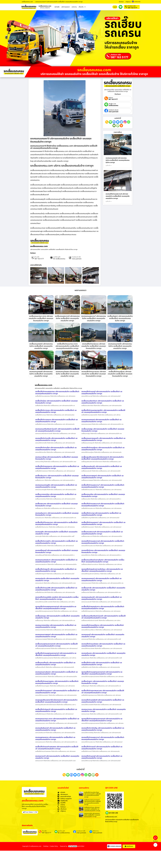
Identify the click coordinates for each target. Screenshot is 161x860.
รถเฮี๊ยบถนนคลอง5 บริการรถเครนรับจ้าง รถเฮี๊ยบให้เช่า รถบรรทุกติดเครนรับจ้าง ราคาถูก (41, 346)
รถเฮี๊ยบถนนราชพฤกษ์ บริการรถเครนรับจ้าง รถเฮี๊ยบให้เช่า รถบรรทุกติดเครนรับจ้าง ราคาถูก (102, 476)
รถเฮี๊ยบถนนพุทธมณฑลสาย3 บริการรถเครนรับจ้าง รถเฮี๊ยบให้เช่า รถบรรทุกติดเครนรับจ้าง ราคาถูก (92, 802)
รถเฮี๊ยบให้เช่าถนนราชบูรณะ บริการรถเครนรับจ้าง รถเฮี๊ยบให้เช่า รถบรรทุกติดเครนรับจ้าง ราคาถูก (57, 682)
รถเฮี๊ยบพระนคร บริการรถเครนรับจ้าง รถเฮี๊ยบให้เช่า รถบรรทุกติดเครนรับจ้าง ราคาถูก (56, 504)
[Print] (121, 125)
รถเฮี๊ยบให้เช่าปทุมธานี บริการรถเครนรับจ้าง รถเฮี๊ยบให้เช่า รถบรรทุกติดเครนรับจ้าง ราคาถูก (56, 710)
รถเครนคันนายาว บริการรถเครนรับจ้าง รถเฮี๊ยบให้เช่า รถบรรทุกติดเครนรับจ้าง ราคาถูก (57, 514)
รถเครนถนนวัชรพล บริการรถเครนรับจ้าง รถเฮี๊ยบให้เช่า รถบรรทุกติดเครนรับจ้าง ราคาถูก (67, 373)
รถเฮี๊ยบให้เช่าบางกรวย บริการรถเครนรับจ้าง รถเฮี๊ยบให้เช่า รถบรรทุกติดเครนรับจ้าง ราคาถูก (56, 420)
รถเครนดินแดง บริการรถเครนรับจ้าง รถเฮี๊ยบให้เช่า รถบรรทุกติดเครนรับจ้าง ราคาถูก (103, 654)
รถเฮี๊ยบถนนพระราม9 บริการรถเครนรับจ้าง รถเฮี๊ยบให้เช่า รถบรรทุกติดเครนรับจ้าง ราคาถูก (67, 318)
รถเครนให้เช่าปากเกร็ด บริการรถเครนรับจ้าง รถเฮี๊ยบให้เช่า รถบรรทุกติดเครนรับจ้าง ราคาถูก (56, 439)
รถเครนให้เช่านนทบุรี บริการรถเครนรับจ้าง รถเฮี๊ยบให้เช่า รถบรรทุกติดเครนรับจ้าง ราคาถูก (101, 392)
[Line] (110, 122)
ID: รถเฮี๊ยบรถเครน (59, 259)
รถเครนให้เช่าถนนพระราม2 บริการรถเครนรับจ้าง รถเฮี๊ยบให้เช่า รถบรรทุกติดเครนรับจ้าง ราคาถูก (102, 738)
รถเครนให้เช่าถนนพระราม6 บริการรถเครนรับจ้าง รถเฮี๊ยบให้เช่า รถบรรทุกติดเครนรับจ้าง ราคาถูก (102, 542)
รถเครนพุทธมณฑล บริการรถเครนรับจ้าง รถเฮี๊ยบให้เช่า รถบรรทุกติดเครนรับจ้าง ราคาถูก (55, 738)
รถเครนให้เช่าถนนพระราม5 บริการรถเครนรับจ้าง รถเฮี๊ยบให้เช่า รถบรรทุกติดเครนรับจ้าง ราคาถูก (118, 196)
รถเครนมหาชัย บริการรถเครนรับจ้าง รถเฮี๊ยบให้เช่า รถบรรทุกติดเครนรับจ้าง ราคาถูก (92, 815)
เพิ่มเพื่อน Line (112, 104)
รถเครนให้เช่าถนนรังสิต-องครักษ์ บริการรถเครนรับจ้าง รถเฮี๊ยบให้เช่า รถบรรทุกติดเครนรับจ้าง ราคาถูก (57, 598)
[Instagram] (125, 122)
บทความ (74, 7)
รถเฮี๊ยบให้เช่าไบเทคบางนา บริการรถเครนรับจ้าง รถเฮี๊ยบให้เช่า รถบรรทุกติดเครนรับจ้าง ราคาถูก (56, 523)
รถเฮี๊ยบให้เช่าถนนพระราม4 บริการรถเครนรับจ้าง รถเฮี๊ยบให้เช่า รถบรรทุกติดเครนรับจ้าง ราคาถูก (102, 504)
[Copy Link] (106, 122)
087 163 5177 (132, 7)
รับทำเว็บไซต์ (81, 846)
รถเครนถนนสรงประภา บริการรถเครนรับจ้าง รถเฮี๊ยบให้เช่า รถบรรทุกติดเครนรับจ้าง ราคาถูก (56, 561)
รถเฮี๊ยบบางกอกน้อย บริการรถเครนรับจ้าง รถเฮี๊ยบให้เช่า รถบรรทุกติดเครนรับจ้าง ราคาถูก (55, 495)
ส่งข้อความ (96, 831)
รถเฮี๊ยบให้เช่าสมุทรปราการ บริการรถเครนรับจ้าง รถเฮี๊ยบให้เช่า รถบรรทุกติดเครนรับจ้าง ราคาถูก (102, 607)
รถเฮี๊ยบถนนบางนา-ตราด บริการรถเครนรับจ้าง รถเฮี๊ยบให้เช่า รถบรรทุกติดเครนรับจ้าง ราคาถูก (41, 318)
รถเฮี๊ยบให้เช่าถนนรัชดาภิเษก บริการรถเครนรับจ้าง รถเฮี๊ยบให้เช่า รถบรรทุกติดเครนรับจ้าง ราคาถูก (92, 794)
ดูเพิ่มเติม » (109, 165)
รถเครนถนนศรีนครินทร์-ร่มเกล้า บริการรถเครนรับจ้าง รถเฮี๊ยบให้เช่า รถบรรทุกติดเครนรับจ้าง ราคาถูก (57, 430)
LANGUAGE (137, 2)
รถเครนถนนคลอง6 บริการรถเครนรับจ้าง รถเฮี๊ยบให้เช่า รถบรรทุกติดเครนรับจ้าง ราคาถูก (118, 160)
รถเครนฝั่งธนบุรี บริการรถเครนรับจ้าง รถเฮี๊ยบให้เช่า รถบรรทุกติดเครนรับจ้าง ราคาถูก (56, 551)
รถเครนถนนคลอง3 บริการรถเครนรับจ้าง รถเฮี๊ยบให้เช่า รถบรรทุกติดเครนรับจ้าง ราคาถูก (101, 579)
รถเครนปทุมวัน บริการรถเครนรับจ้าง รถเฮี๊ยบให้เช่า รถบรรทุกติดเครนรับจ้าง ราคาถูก (57, 579)
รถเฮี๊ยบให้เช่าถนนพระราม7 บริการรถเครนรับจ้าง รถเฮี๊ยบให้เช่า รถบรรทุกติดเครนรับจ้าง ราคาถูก (102, 486)
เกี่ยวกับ (81, 7)
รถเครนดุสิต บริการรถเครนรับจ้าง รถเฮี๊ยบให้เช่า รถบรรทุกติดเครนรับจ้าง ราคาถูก (56, 533)
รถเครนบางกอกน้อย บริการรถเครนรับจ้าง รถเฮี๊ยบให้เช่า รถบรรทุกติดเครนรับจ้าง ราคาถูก (55, 626)
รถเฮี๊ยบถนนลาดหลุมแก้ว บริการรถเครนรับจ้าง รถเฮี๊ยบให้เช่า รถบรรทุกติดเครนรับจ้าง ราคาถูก (103, 439)
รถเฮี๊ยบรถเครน (113, 105)
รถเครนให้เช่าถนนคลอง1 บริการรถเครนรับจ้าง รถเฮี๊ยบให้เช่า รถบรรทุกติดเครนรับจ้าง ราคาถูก (57, 691)
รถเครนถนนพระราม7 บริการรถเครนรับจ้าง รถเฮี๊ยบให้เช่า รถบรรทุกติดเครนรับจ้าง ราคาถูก (93, 318)
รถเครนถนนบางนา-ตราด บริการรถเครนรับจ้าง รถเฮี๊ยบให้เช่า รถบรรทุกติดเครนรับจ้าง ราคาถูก (57, 719)
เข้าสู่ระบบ (128, 2)
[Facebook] (114, 122)
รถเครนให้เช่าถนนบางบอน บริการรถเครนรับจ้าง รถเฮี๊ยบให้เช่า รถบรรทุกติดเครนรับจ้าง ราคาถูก (93, 373)
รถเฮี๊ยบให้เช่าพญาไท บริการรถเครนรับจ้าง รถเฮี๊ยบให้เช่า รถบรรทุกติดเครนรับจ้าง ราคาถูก (55, 570)
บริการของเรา (65, 7)
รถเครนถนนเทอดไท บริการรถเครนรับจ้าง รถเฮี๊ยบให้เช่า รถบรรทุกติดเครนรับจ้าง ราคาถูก (120, 346)
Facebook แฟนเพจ (113, 110)
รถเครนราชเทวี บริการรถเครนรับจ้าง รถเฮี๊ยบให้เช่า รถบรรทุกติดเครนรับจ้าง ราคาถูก (57, 757)
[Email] (114, 125)
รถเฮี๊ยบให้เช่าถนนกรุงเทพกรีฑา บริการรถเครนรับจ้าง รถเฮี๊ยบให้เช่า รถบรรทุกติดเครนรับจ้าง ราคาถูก (103, 411)
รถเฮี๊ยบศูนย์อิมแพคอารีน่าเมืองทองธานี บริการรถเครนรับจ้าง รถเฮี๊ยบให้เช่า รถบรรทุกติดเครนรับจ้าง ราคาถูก (102, 458)
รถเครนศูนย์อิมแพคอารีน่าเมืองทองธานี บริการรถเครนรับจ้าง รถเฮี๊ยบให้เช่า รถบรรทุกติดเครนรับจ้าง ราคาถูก (56, 701)
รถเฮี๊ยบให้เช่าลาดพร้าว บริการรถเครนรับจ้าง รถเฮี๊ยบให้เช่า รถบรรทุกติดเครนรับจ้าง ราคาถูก (56, 542)
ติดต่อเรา (121, 2)
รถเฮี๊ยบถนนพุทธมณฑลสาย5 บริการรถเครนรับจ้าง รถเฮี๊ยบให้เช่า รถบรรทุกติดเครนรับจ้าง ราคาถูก (56, 645)
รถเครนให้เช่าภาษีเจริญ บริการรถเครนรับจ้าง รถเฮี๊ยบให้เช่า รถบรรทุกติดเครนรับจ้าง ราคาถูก (102, 729)
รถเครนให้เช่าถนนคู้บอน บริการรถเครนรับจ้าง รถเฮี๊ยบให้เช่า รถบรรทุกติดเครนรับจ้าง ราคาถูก (102, 448)
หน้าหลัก (57, 7)
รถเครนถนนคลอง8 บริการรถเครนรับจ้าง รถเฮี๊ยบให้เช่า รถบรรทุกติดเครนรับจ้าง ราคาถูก (41, 373)
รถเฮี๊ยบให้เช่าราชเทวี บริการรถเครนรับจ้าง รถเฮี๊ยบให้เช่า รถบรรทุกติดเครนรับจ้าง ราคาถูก (101, 747)
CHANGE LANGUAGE (115, 846)
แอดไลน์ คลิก (56, 257)
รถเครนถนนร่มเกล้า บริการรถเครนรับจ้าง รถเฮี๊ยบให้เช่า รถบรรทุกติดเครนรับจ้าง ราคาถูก (101, 598)
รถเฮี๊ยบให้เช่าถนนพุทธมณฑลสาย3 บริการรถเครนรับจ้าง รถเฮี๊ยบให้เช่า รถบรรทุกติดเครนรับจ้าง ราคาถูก (55, 654)
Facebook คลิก (76, 257)
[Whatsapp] (128, 122)
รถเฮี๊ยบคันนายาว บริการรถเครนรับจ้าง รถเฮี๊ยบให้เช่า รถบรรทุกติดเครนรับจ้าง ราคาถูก (57, 476)
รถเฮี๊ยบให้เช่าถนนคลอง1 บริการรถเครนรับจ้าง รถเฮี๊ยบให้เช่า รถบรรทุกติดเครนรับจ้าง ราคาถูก (103, 523)
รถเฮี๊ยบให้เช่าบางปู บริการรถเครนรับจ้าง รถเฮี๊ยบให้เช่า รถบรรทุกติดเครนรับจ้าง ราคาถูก (101, 514)
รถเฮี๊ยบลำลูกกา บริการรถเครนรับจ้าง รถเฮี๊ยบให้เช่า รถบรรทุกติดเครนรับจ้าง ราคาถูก (120, 318)
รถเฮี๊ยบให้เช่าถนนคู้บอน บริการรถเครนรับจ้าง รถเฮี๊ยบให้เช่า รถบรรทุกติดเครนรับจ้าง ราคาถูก (120, 373)
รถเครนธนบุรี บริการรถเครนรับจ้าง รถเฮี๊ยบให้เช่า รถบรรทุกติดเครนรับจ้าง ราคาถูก (102, 635)
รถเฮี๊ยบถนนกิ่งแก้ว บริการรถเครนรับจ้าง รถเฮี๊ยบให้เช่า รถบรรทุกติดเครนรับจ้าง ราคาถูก (55, 663)
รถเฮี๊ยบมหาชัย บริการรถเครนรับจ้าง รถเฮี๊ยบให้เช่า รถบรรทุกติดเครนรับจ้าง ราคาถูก (103, 589)
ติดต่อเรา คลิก (132, 6)
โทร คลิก (37, 257)
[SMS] (117, 125)
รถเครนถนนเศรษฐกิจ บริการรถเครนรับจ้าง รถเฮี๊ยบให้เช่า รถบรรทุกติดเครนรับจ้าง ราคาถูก (56, 486)
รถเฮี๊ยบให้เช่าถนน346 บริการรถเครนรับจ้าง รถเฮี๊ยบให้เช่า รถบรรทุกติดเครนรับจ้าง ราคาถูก (56, 589)
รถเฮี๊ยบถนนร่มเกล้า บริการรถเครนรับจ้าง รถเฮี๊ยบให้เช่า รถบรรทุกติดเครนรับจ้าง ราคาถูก (101, 467)
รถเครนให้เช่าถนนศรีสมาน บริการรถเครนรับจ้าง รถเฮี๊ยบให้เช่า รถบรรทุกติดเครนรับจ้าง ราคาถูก (102, 626)
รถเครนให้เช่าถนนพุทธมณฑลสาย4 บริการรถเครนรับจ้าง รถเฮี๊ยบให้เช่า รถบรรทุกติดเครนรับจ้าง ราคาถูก (101, 719)
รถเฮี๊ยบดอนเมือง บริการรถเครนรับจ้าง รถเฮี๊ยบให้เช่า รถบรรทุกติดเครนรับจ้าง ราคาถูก (103, 495)
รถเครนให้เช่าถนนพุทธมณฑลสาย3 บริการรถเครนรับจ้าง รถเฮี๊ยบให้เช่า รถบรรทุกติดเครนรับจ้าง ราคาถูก (101, 673)
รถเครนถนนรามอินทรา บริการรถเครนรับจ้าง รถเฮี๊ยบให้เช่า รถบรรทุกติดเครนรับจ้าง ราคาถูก (56, 673)
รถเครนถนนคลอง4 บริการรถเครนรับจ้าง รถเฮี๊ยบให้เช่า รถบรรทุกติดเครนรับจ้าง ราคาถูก (101, 420)
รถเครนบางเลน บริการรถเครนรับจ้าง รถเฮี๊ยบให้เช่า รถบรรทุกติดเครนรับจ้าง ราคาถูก (103, 710)
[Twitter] (121, 122)
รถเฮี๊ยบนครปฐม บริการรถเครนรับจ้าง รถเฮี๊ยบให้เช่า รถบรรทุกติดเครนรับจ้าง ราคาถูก (102, 430)
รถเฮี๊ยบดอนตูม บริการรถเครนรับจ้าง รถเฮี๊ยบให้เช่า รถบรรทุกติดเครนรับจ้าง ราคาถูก (57, 617)
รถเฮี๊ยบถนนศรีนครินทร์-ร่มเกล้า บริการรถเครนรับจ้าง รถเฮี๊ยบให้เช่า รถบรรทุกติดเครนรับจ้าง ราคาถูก (103, 617)
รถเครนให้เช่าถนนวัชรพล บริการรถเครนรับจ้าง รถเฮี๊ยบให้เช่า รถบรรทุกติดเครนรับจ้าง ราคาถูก (103, 645)
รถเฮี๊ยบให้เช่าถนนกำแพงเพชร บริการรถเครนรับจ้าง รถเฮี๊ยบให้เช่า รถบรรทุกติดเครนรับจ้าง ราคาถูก (56, 747)
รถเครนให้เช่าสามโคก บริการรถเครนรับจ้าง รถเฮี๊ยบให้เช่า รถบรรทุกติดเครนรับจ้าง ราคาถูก (56, 448)
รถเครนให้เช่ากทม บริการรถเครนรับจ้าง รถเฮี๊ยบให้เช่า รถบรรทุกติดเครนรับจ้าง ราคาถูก (103, 551)
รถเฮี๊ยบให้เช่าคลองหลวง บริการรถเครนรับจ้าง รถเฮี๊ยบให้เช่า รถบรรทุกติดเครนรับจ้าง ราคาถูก (57, 467)
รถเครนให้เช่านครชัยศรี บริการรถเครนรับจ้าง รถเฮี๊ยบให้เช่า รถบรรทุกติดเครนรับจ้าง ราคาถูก (102, 701)
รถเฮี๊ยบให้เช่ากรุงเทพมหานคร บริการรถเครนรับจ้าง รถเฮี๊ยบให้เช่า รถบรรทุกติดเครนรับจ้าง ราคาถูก (102, 691)
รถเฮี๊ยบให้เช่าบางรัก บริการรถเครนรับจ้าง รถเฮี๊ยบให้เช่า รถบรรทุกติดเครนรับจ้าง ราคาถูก (101, 663)
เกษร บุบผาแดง (76, 259)
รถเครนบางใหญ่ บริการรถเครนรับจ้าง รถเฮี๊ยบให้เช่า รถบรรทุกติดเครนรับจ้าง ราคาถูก (56, 458)
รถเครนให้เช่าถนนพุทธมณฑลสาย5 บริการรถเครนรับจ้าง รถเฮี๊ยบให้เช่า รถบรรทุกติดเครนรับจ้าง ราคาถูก (55, 607)
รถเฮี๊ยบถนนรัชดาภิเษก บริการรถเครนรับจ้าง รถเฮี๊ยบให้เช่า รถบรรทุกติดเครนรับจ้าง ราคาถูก (102, 402)
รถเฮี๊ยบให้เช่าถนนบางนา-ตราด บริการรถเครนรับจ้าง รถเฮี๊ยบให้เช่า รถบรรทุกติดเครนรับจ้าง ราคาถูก (67, 346)
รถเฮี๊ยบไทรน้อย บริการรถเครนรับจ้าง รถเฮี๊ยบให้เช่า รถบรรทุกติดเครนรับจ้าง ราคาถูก (56, 402)
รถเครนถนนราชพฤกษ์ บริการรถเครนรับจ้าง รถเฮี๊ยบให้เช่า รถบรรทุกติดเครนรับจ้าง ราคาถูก (56, 635)
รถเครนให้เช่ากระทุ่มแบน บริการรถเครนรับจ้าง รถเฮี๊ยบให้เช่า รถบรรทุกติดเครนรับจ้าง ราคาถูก (93, 346)
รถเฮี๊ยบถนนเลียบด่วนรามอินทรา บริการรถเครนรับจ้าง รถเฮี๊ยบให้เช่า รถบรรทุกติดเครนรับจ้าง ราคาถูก (102, 561)
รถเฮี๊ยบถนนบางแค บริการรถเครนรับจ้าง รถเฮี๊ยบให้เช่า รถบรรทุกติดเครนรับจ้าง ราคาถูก (92, 809)
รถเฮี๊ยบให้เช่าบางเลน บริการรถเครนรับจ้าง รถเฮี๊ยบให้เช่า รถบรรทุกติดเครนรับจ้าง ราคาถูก (56, 411)
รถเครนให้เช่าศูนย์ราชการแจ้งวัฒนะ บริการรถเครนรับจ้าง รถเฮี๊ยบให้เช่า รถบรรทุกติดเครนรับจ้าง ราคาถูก (102, 570)
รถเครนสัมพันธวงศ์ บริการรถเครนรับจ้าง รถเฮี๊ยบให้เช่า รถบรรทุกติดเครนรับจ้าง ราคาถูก (55, 729)
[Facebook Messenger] (117, 122)
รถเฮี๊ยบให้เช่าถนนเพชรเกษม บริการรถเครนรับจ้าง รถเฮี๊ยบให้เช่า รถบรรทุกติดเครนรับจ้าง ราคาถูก (57, 392)
